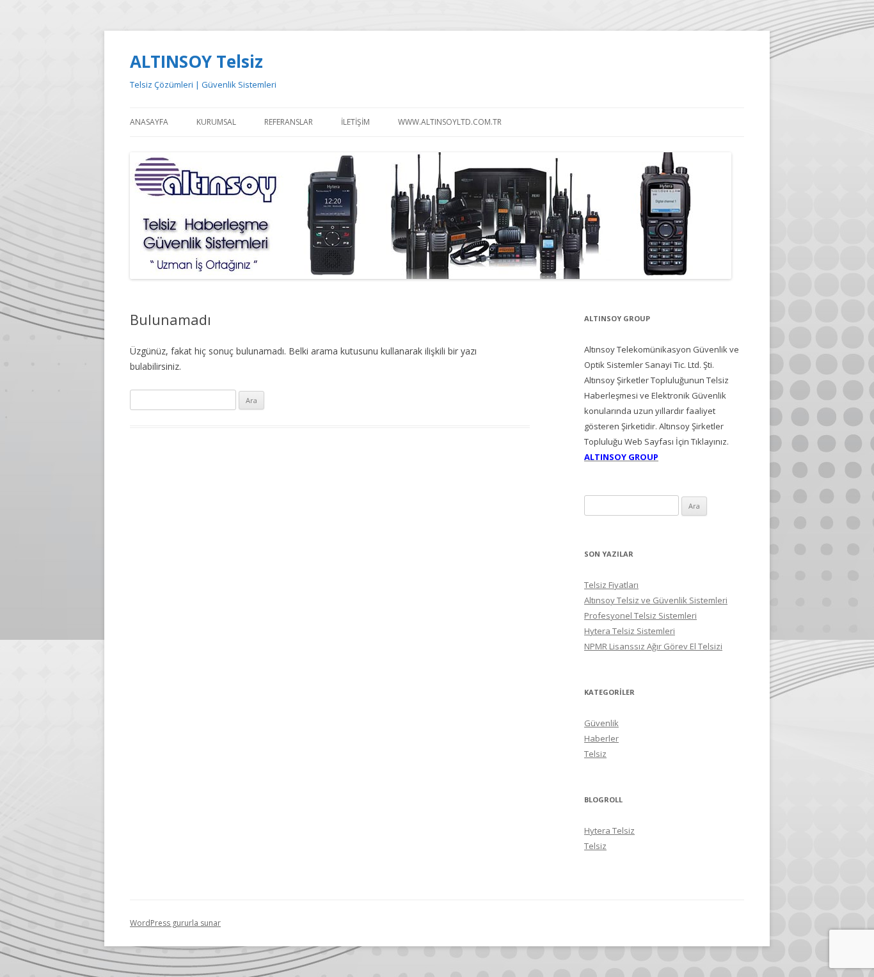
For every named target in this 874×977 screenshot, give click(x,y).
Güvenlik (601, 723)
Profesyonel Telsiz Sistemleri (640, 615)
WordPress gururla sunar (175, 922)
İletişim (355, 121)
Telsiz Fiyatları (611, 585)
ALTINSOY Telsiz (196, 61)
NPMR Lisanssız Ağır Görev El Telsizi (653, 646)
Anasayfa (149, 121)
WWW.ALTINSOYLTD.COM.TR (450, 121)
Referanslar (288, 121)
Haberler (601, 738)
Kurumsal (216, 121)
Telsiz (595, 753)
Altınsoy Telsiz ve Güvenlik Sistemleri (655, 600)
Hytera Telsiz (609, 830)
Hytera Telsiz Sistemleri (629, 631)
